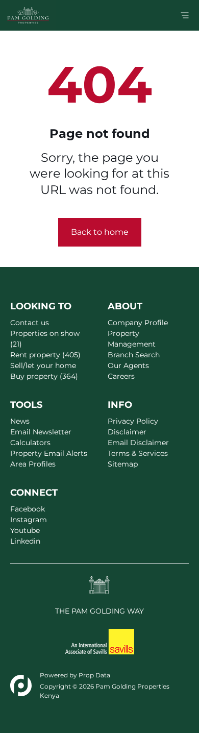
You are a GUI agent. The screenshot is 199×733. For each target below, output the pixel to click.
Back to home (100, 232)
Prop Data (94, 675)
